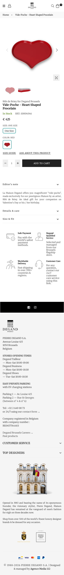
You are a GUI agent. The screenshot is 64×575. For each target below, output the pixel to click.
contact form (29, 411)
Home (6, 14)
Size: (10, 125)
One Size (9, 130)
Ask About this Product (34, 153)
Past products (10, 436)
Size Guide (9, 153)
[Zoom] (56, 77)
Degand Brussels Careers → (18, 432)
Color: (9, 137)
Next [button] (57, 50)
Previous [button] (7, 50)
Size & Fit (8, 219)
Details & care (11, 210)
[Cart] (57, 5)
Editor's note (10, 184)
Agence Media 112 (40, 568)
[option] (32, 53)
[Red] (7, 144)
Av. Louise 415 (24, 394)
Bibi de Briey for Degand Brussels (21, 101)
